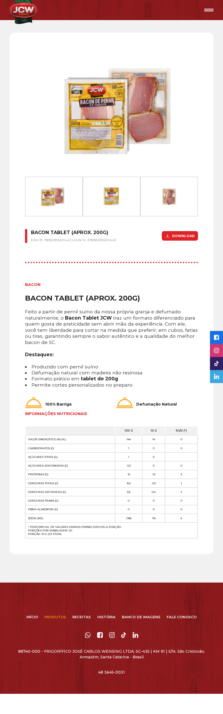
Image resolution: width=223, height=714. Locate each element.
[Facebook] (216, 337)
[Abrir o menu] (209, 10)
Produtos (55, 617)
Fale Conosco (182, 617)
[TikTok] (123, 636)
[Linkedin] (216, 376)
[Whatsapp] (88, 636)
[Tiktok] (216, 363)
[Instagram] (216, 350)
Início (32, 617)
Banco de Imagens (141, 617)
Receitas (81, 617)
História (106, 617)
